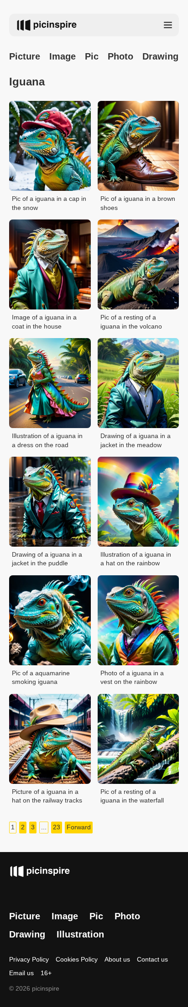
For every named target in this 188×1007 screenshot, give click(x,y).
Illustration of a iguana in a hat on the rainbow (135, 559)
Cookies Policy (77, 959)
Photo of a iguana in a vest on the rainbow (132, 677)
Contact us (152, 959)
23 (56, 827)
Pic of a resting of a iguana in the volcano (131, 322)
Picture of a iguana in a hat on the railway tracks (47, 796)
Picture (24, 56)
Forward (79, 827)
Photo (120, 56)
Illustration (80, 934)
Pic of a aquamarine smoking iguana (41, 677)
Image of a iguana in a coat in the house (44, 322)
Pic (92, 56)
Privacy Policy (29, 959)
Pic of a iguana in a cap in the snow (49, 203)
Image (62, 56)
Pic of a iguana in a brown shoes (137, 203)
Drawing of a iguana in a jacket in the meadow (135, 440)
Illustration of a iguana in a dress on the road (47, 440)
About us (117, 959)
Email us (21, 973)
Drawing (160, 56)
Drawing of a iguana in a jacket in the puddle (47, 559)
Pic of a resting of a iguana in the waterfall (132, 796)
